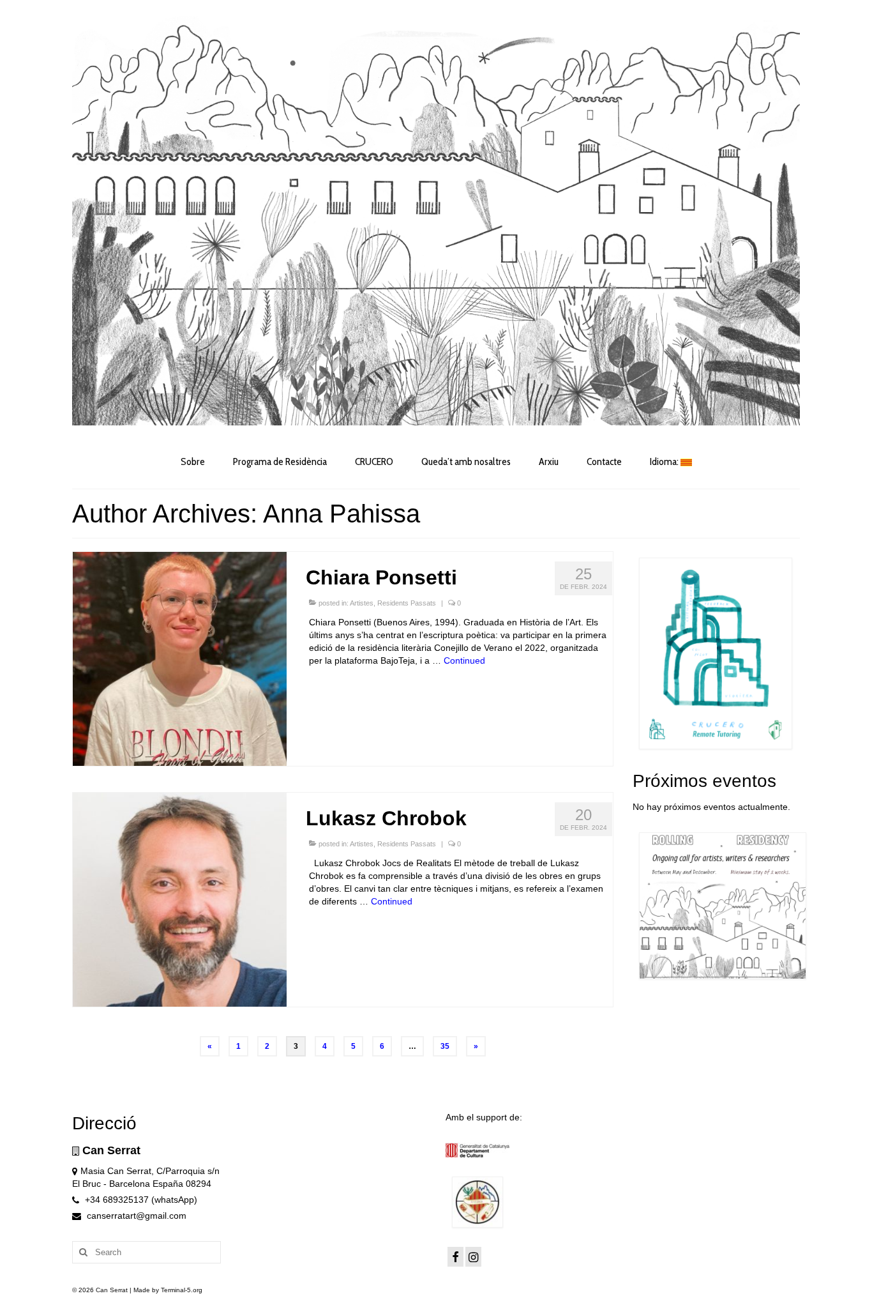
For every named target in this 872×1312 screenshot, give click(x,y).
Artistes (361, 603)
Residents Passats (406, 603)
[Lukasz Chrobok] (180, 899)
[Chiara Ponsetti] (180, 658)
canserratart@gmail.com (135, 1215)
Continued (464, 660)
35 (444, 1046)
